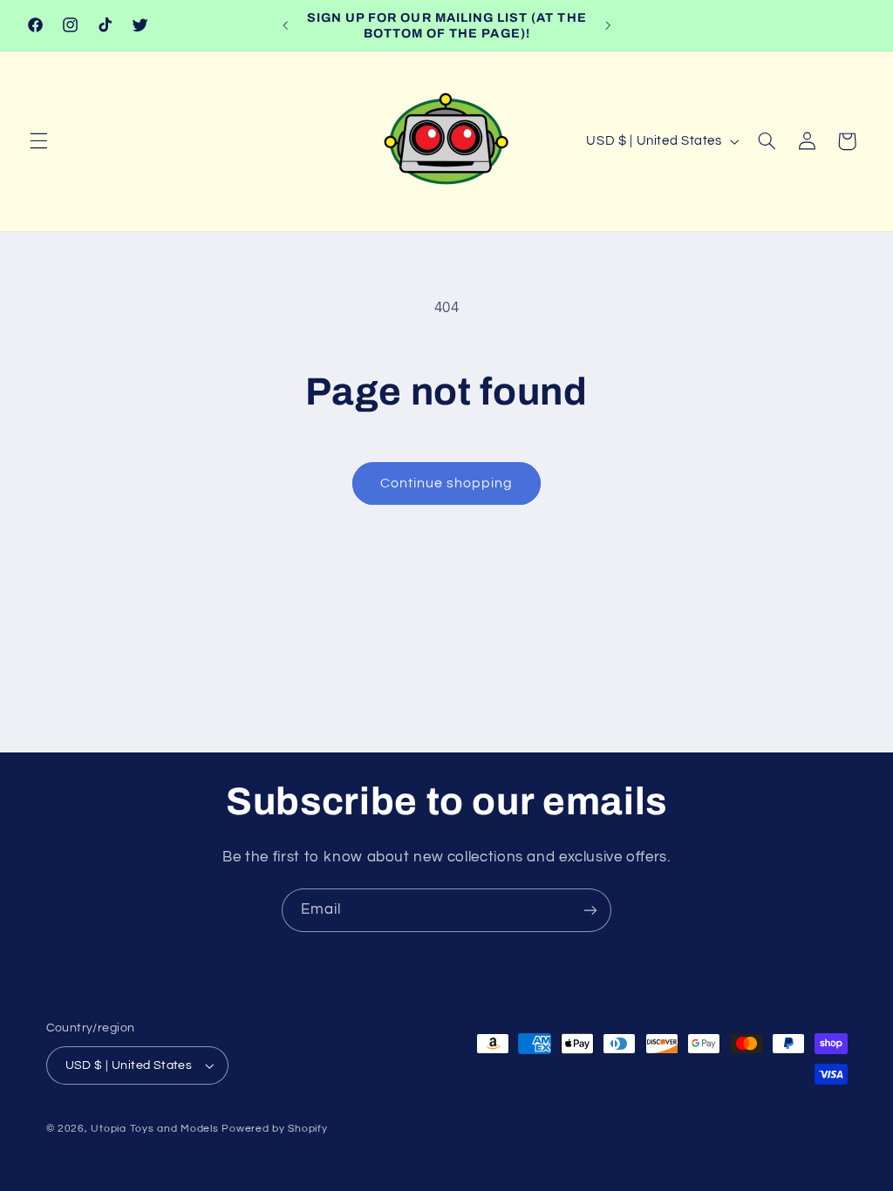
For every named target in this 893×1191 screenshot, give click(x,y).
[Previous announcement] (285, 25)
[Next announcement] (608, 25)
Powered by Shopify (274, 1128)
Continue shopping (447, 483)
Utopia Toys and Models (154, 1128)
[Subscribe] (590, 909)
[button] (38, 141)
